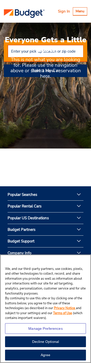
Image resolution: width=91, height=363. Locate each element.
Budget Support (21, 241)
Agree (46, 355)
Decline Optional (45, 342)
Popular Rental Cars (24, 206)
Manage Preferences (45, 328)
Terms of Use (62, 313)
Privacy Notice (65, 308)
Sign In (64, 11)
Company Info (19, 253)
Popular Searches (22, 194)
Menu (81, 12)
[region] (45, 309)
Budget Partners (21, 229)
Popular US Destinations (28, 218)
